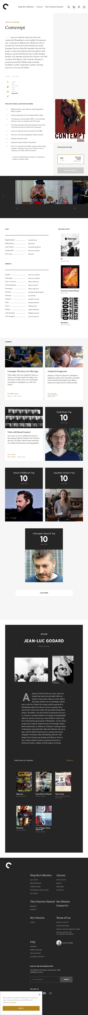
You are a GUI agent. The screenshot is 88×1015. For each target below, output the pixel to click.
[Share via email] (8, 92)
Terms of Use (63, 917)
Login (32, 922)
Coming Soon (35, 886)
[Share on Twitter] (8, 87)
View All (70, 760)
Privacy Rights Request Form (68, 929)
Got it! (21, 1008)
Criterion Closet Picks (39, 890)
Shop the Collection (26, 6)
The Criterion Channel (54, 6)
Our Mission (63, 901)
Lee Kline (12, 454)
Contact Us (62, 905)
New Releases (35, 883)
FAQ (32, 942)
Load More (44, 593)
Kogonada (53, 393)
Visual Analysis (53, 395)
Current (39, 6)
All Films (34, 880)
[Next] (84, 196)
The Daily (60, 890)
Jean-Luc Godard (12, 22)
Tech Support (35, 953)
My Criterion (37, 917)
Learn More (12, 1002)
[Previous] (3, 196)
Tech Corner (12, 457)
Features (60, 886)
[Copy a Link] (8, 97)
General (33, 946)
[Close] (39, 994)
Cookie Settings (62, 926)
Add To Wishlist (70, 170)
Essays (10, 396)
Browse (33, 906)
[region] (21, 1003)
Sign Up (33, 909)
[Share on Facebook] (7, 82)
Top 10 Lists (61, 880)
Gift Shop (34, 893)
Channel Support (37, 956)
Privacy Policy (62, 922)
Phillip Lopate (14, 393)
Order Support (36, 950)
